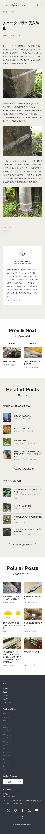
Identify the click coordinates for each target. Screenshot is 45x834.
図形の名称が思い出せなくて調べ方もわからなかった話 (12, 625)
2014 (5, 755)
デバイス (33, 459)
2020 (5, 734)
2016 (5, 748)
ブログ (13, 36)
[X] (8, 810)
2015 (5, 752)
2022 (5, 727)
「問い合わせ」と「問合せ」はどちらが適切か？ (11, 597)
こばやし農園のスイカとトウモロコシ (33, 362)
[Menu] (36, 5)
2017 (5, 745)
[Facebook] (22, 810)
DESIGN (6, 695)
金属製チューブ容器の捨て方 (33, 597)
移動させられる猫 (9, 361)
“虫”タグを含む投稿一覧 (23, 545)
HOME (5, 688)
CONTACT (7, 702)
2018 (5, 741)
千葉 (30, 443)
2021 (5, 731)
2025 (5, 717)
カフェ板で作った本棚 (31, 652)
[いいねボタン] (5, 227)
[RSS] (29, 810)
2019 (5, 738)
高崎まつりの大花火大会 (22, 416)
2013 (5, 759)
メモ (12, 602)
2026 (5, 713)
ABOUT (6, 699)
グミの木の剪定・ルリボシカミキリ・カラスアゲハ (28, 490)
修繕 (34, 631)
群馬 (31, 419)
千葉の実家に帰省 (20, 440)
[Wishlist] (22, 817)
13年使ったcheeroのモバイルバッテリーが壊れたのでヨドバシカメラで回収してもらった (28, 453)
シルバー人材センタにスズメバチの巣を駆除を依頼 (28, 530)
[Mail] (36, 810)
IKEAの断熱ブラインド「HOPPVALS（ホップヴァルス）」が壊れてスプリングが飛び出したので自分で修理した (12, 657)
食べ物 (35, 367)
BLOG (5, 692)
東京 (36, 443)
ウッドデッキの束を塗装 (22, 506)
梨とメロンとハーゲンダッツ (24, 428)
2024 (5, 720)
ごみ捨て (37, 602)
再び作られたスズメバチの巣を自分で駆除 (28, 518)
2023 (5, 724)
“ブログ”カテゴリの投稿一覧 (24, 469)
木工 (34, 665)
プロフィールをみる (13, 300)
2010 (5, 769)
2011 (5, 766)
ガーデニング (33, 495)
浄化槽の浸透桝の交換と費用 (33, 624)
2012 (5, 762)
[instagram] (15, 810)
